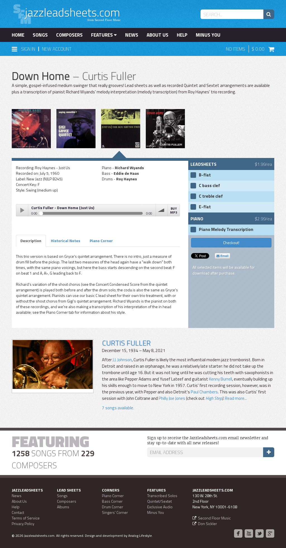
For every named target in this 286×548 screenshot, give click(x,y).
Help (182, 35)
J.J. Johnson (122, 359)
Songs (40, 35)
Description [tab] (30, 241)
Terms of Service (26, 518)
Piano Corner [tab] (101, 241)
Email (224, 256)
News (131, 35)
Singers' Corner (115, 512)
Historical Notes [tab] (65, 241)
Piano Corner (113, 496)
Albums (63, 507)
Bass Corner (112, 501)
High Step (214, 398)
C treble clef (211, 196)
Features (102, 35)
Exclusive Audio (160, 507)
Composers (69, 35)
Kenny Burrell (220, 379)
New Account (57, 49)
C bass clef (209, 186)
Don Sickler (207, 523)
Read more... (236, 398)
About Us (157, 35)
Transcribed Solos (162, 496)
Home (18, 35)
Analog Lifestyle (140, 535)
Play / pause (22, 210)
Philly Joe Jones (172, 398)
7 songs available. (118, 408)
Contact (18, 512)
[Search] (268, 14)
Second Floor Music (214, 518)
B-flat (205, 175)
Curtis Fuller (126, 342)
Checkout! (231, 242)
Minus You (208, 35)
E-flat (205, 207)
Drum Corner (112, 507)
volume (162, 210)
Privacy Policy (23, 523)
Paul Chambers (204, 392)
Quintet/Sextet (159, 501)
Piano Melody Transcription (226, 229)
